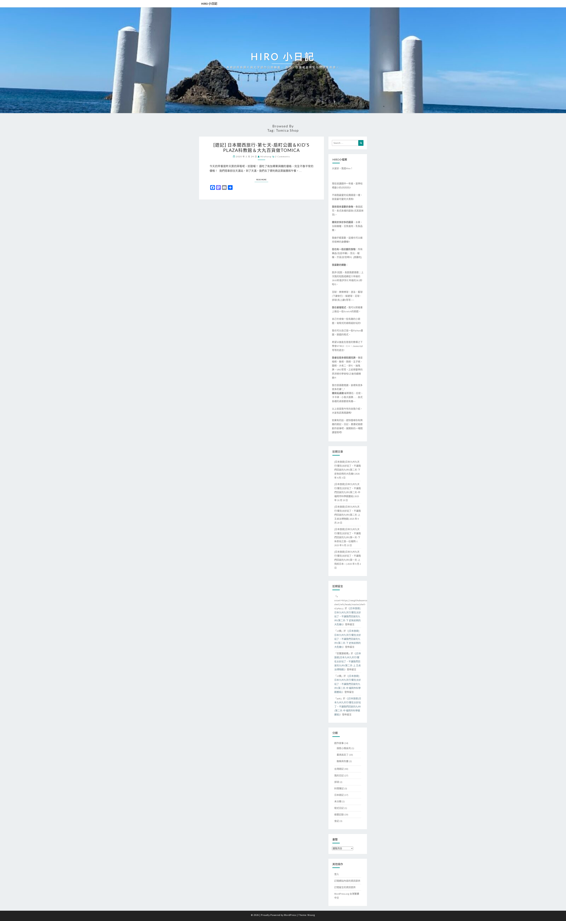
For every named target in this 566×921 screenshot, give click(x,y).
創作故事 (339, 743)
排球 (336, 781)
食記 (336, 821)
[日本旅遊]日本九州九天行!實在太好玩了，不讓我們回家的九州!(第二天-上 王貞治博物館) (347, 661)
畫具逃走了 (342, 754)
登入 (336, 874)
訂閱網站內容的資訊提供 (347, 880)
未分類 (337, 801)
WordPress (290, 914)
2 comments (282, 156)
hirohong (265, 156)
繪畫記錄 (339, 814)
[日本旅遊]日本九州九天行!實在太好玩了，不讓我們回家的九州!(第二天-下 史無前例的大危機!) (347, 616)
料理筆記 (339, 788)
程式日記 (339, 808)
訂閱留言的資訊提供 (345, 887)
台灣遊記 (339, 768)
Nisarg (311, 914)
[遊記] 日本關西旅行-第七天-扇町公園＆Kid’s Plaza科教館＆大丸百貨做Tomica (261, 147)
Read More (262, 179)
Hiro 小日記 (209, 3)
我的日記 (339, 775)
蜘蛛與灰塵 (342, 761)
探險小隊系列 (344, 748)
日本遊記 (339, 794)
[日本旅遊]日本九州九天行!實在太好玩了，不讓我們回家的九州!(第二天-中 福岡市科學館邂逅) (347, 683)
